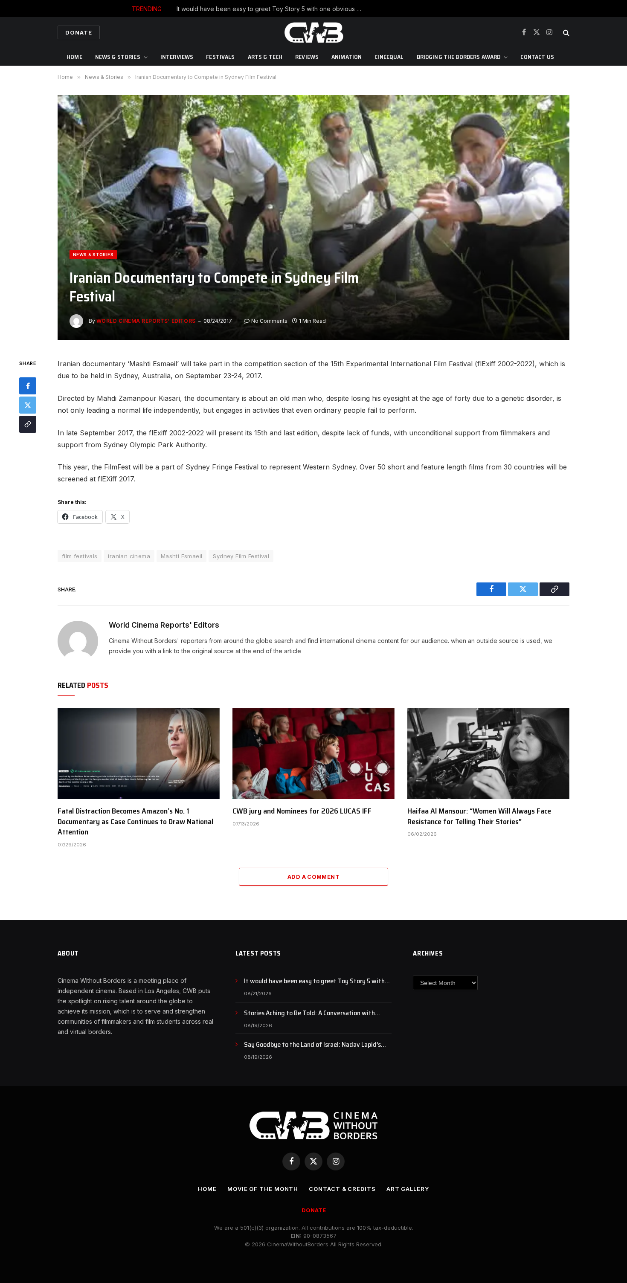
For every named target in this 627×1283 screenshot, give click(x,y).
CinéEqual (388, 56)
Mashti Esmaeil (181, 556)
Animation (346, 56)
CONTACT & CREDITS (342, 1188)
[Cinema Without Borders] (313, 32)
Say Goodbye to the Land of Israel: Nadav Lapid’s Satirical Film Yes (312, 1045)
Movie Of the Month (262, 1188)
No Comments (269, 321)
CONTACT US (537, 56)
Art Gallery (407, 1188)
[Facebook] (27, 386)
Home (74, 56)
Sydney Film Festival (241, 556)
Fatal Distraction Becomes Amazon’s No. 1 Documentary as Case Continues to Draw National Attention (135, 821)
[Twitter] (27, 405)
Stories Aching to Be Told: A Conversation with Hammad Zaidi (334, 8)
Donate (78, 32)
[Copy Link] (27, 424)
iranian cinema (129, 556)
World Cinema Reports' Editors (146, 321)
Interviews (176, 56)
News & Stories (117, 56)
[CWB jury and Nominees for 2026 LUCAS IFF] (313, 753)
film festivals (79, 556)
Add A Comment (313, 876)
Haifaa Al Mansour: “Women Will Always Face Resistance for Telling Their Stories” (479, 816)
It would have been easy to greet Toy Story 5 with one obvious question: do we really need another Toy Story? (318, 981)
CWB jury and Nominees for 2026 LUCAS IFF (302, 811)
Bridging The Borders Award (459, 56)
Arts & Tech (265, 56)
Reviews (307, 56)
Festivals (220, 56)
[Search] (565, 32)
